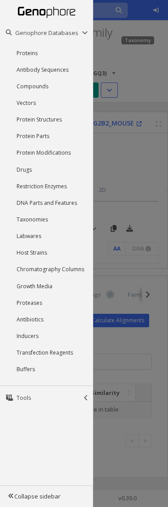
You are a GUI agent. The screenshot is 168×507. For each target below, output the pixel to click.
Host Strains (32, 252)
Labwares (29, 236)
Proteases (29, 303)
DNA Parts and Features (47, 203)
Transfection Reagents (45, 352)
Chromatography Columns (50, 269)
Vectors (26, 103)
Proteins (27, 53)
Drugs (24, 169)
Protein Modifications (44, 152)
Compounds (32, 86)
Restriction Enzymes (42, 186)
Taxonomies (32, 219)
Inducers (28, 336)
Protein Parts (33, 136)
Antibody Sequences (43, 70)
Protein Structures (39, 119)
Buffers (26, 369)
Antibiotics (30, 319)
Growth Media (34, 286)
